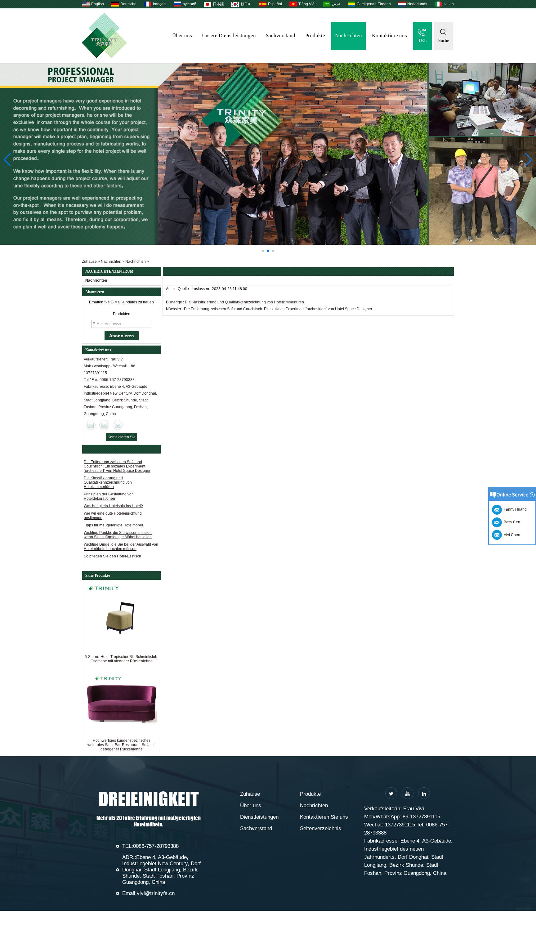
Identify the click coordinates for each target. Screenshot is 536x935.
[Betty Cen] (104, 425)
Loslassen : (202, 289)
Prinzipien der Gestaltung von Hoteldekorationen (109, 496)
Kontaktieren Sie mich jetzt (122, 438)
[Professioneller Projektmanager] (268, 154)
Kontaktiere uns (389, 35)
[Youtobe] (407, 793)
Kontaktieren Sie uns (324, 817)
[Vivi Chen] (91, 425)
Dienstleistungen (259, 817)
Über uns (182, 35)
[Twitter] (391, 793)
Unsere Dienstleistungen (229, 35)
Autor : (172, 289)
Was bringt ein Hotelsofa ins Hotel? (113, 506)
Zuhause (89, 261)
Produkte (315, 35)
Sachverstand (280, 35)
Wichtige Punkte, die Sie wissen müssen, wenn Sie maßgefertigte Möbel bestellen (118, 534)
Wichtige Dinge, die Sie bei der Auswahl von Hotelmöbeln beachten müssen (121, 546)
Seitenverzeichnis (320, 828)
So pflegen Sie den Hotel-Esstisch (112, 556)
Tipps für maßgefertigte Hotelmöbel (113, 525)
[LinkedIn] (424, 793)
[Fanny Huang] (118, 425)
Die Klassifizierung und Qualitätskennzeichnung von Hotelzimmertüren (108, 482)
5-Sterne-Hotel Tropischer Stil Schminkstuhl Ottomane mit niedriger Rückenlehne (121, 659)
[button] (263, 251)
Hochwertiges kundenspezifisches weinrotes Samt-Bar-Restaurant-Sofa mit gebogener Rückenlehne (121, 744)
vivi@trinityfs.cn (156, 893)
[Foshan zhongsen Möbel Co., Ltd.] (104, 57)
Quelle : (185, 289)
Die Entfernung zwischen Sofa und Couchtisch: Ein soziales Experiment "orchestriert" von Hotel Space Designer (117, 466)
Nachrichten (348, 35)
